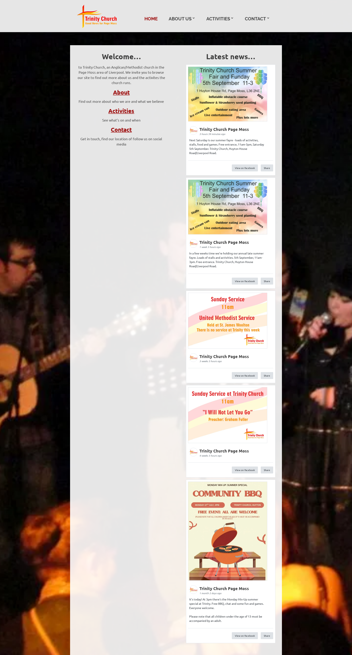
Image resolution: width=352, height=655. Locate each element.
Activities (218, 18)
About (121, 92)
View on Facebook (245, 168)
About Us (180, 18)
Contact (255, 18)
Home (151, 18)
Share (267, 168)
